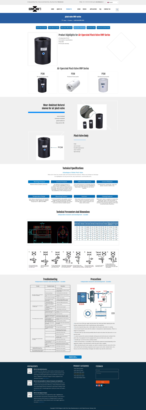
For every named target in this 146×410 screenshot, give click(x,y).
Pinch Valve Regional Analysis (41, 392)
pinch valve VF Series (78, 370)
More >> (63, 366)
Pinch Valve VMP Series (79, 27)
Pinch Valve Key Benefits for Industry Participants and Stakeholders (49, 381)
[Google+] (99, 385)
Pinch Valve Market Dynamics (41, 369)
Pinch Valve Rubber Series (79, 377)
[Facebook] (97, 385)
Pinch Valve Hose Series (79, 375)
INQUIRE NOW (72, 357)
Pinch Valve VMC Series (66, 27)
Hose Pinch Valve (53, 2)
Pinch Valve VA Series (41, 27)
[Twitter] (104, 385)
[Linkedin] (102, 385)
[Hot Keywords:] (117, 9)
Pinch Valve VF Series (53, 27)
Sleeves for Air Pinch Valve (44, 2)
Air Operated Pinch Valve (32, 2)
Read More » (46, 378)
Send (102, 382)
